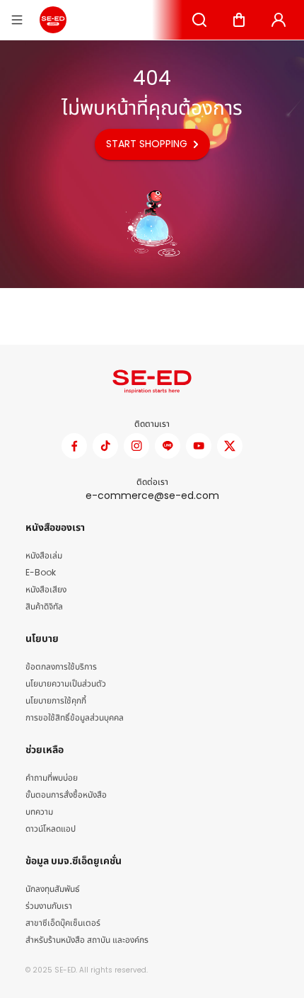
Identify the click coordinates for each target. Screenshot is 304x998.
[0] (239, 20)
